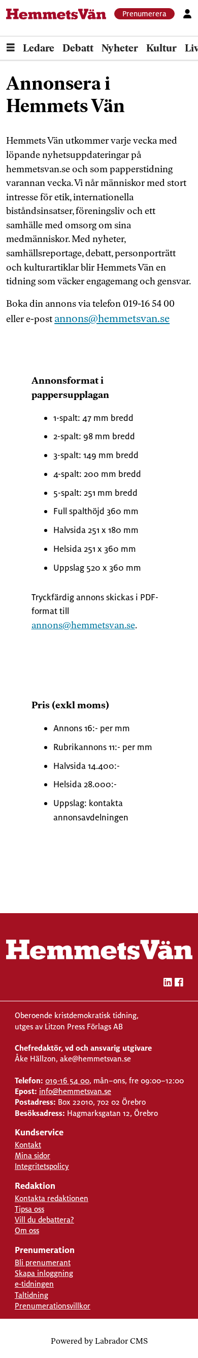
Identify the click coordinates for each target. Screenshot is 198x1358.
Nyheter (120, 49)
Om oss (27, 1230)
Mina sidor (32, 1155)
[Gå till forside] (56, 14)
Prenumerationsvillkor (52, 1306)
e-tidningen (34, 1284)
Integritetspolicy (42, 1166)
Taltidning (31, 1295)
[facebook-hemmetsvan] (179, 984)
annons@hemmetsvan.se (112, 319)
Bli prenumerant (43, 1262)
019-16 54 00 (67, 1080)
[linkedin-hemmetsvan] (167, 984)
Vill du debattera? (44, 1219)
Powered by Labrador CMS (99, 1342)
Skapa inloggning (44, 1273)
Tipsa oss (29, 1209)
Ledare (38, 49)
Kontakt (28, 1145)
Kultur (161, 49)
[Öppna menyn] (11, 49)
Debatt (77, 49)
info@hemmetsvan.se (75, 1091)
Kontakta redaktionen (51, 1198)
